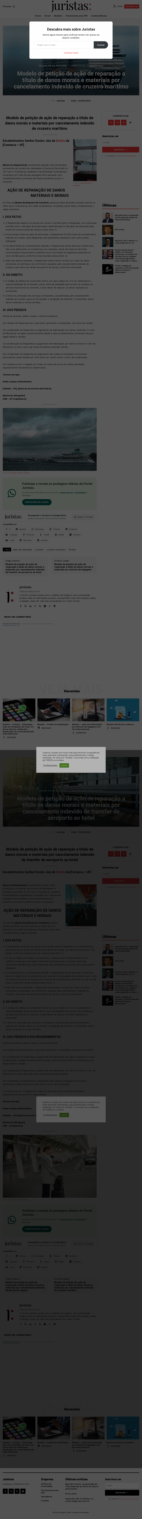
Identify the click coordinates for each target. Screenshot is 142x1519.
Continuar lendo (71, 53)
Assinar (101, 44)
